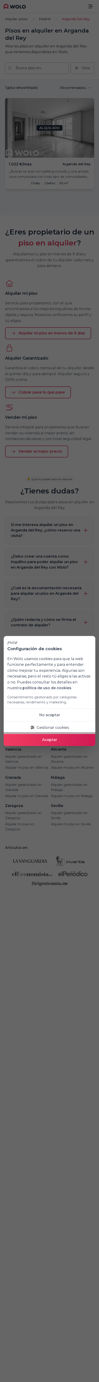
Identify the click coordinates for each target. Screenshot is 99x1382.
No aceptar (49, 715)
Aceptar (49, 740)
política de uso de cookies (47, 688)
